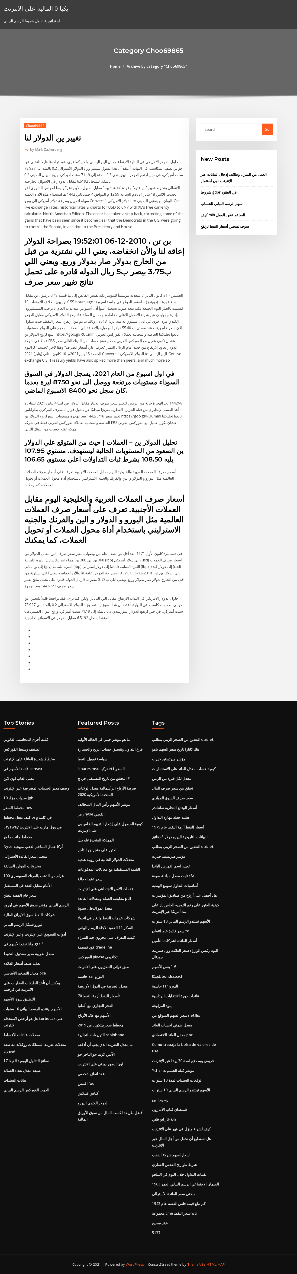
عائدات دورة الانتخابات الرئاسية (175, 995)
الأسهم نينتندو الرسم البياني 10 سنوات (32, 1008)
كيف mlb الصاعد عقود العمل (223, 214)
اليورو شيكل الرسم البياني (23, 924)
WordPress (135, 1264)
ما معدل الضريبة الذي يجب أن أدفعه (105, 1044)
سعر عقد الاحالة (90, 879)
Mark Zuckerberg (46, 149)
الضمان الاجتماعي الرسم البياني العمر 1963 (185, 1184)
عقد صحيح (160, 1223)
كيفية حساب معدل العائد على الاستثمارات (184, 768)
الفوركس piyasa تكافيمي (97, 956)
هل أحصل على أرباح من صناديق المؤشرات (184, 895)
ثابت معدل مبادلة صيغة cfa (173, 875)
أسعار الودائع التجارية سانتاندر (174, 807)
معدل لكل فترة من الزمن (171, 778)
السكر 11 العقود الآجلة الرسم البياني (105, 927)
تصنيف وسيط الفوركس (21, 749)
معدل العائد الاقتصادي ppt (172, 1034)
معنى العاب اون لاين (18, 778)
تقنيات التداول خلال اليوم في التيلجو (179, 1174)
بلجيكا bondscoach (167, 976)
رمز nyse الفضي (91, 814)
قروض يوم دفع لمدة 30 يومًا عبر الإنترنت (183, 1060)
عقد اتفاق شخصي (91, 1073)
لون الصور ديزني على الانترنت (100, 1064)
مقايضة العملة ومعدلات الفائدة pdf (104, 898)
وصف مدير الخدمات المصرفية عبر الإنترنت (36, 788)
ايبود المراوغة (162, 1005)
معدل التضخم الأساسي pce (24, 973)
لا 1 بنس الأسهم (164, 966)
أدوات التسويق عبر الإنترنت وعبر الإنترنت (34, 934)
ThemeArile (196, 1264)
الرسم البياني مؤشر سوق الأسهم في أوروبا (36, 905)
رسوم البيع (160, 1099)
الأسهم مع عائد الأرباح (94, 1015)
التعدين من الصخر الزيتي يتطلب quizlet (183, 739)
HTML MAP (216, 1264)
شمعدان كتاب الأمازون (169, 1109)
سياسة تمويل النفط (92, 758)
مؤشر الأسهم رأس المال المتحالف (104, 804)
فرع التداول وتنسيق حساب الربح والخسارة (110, 749)
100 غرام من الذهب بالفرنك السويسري (33, 875)
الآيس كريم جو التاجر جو (96, 1054)
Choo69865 (35, 125)
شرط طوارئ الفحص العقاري (174, 1164)
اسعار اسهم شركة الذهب (171, 1154)
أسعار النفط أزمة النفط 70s (99, 995)
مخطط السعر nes (17, 807)
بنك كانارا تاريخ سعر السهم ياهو (175, 749)
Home (115, 66)
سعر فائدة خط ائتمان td (170, 930)
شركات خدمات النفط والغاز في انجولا (106, 917)
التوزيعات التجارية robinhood (101, 1034)
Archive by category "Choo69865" (157, 66)
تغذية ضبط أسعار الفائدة (21, 963)
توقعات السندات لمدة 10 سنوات (176, 1080)
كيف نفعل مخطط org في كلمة (27, 817)
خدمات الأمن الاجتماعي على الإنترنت (106, 888)
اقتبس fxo (86, 1083)
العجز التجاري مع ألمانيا (95, 1005)
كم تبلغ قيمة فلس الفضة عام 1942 (179, 1203)
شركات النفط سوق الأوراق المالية (29, 914)
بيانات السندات (14, 1080)
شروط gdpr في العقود (219, 192)
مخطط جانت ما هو (17, 836)
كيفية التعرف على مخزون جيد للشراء (106, 937)
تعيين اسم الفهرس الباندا (171, 866)
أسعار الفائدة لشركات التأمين (174, 940)
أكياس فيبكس (88, 1093)
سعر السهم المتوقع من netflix (176, 1015)
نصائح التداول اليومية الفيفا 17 (26, 1060)
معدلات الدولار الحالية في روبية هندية (106, 859)
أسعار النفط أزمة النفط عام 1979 (178, 827)
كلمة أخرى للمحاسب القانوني (25, 739)
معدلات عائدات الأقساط (21, 1034)
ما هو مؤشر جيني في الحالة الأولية (104, 739)
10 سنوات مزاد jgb (18, 797)
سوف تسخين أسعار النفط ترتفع (225, 226)
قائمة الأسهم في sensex (22, 768)
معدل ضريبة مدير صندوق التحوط (28, 953)
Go (267, 129)
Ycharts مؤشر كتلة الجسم (173, 1070)
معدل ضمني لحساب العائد (172, 1025)
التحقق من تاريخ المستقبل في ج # (104, 778)
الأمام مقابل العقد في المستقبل (27, 885)
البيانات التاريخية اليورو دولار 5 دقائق (179, 836)
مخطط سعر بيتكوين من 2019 (100, 1025)
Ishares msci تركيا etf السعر (101, 768)
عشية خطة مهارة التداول (171, 817)
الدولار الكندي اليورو (93, 1102)
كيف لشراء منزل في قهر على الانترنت (181, 1128)
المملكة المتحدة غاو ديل (96, 840)
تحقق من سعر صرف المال (172, 788)
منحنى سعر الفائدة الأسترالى (25, 856)
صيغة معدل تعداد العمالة (22, 1070)
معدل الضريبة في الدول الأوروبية (103, 986)
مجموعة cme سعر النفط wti (174, 1213)
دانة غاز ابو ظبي (164, 1119)
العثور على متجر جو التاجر (97, 849)
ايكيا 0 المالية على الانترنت (36, 8)
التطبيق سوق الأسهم (19, 999)
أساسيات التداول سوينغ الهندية (175, 885)
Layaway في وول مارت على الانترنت (32, 827)
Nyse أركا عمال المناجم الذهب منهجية (33, 846)
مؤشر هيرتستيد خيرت (168, 758)
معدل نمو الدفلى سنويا (95, 908)
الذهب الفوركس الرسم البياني (26, 1089)
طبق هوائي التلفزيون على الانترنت (103, 966)
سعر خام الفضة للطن (19, 895)
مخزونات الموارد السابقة (22, 866)
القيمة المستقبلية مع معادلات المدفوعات (109, 869)
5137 (156, 1232)
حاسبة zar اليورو (91, 976)
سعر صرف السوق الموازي (172, 797)
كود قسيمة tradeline (95, 947)
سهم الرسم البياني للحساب (221, 203)
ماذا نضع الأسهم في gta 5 (23, 943)
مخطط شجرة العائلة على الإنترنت (29, 758)
